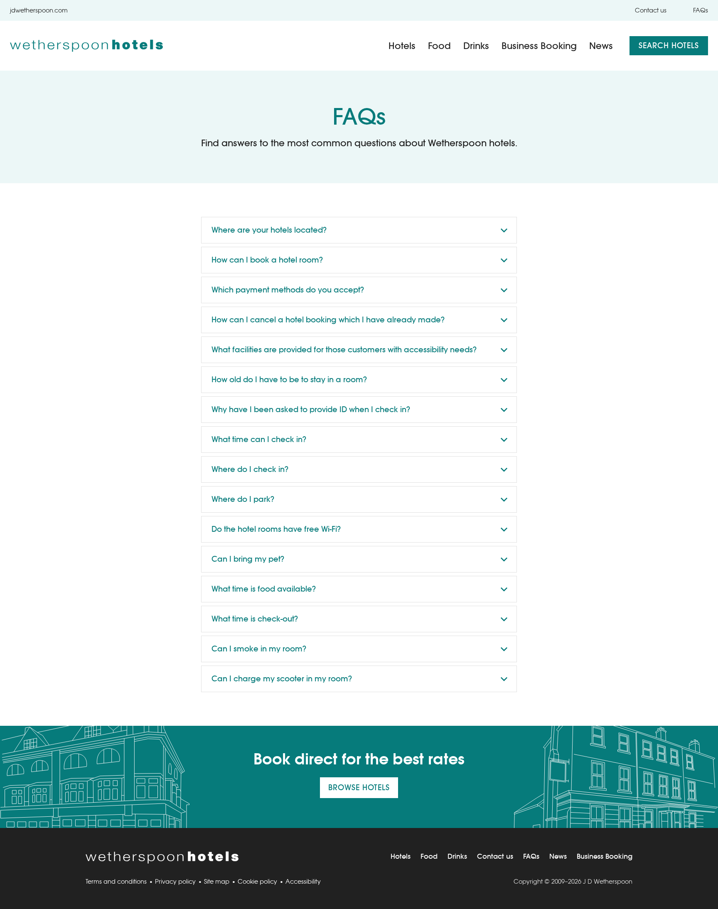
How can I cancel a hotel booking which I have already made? (328, 319)
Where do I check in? (249, 469)
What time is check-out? (254, 619)
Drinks (476, 46)
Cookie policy (257, 881)
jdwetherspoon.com (39, 10)
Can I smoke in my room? (258, 648)
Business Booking (539, 46)
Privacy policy (175, 881)
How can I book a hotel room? (267, 260)
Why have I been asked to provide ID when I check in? (310, 409)
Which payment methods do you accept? (287, 290)
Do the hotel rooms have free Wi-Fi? (276, 529)
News (601, 46)
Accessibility (303, 881)
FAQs (700, 10)
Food (439, 46)
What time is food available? (263, 589)
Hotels (402, 46)
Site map (216, 881)
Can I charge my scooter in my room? (281, 678)
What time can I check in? (258, 439)
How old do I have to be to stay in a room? (289, 379)
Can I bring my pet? (247, 559)
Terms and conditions (116, 881)
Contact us (650, 10)
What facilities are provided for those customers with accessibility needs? (344, 349)
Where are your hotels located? (269, 230)
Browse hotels (359, 787)
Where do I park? (242, 499)
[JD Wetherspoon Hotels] (86, 45)
